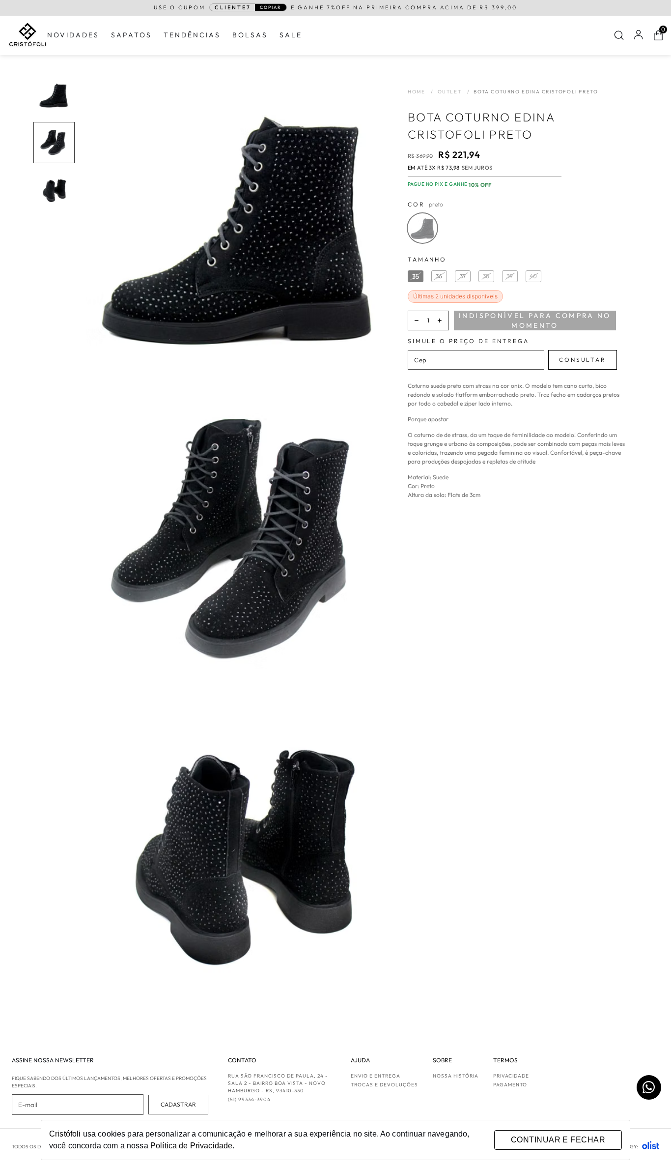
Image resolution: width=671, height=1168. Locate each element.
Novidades (73, 34)
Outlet (454, 91)
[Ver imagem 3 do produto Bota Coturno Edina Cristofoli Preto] (54, 189)
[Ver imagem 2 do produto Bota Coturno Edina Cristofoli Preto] (54, 142)
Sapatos (131, 34)
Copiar (270, 7)
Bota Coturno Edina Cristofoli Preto (536, 91)
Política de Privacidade (191, 1145)
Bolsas (250, 34)
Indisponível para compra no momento (535, 320)
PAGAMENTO (510, 1084)
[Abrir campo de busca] (619, 35)
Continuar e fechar (558, 1140)
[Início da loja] (27, 35)
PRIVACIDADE (511, 1076)
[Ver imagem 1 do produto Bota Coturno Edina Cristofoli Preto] (54, 95)
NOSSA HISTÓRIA (455, 1076)
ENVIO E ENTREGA (375, 1076)
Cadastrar (178, 1104)
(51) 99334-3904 (249, 1099)
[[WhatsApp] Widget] (649, 1087)
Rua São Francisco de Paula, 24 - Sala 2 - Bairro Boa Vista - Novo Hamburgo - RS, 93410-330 (278, 1083)
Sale (291, 34)
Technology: (620, 1146)
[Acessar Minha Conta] (638, 37)
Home (421, 91)
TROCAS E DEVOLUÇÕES (384, 1084)
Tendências (192, 34)
